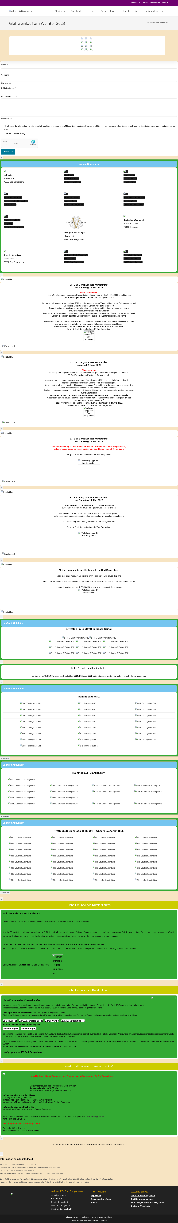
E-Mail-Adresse (8, 88)
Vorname (5, 75)
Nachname (6, 83)
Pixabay (94, 1217)
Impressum (135, 3)
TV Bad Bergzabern (105, 1217)
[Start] (144, 23)
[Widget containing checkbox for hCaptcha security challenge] (19, 143)
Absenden (8, 152)
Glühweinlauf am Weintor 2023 (158, 23)
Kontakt (165, 3)
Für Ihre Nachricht (9, 97)
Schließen (5, 758)
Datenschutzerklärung (151, 3)
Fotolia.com (85, 1217)
